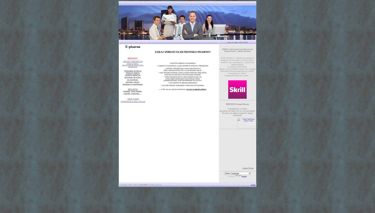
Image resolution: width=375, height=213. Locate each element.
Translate (244, 176)
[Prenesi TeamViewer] (247, 128)
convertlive (248, 168)
